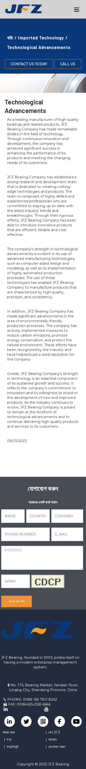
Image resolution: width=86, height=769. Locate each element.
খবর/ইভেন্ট (12, 747)
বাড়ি (10, 37)
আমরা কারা (8, 732)
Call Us (67, 64)
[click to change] (47, 581)
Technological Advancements (38, 47)
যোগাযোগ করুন (56, 747)
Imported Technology (41, 37)
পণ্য (8, 739)
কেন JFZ (54, 732)
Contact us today (29, 64)
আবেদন (52, 739)
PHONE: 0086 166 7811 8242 (31, 699)
